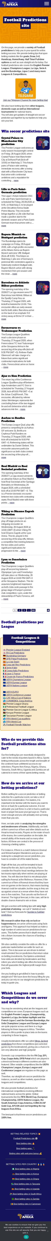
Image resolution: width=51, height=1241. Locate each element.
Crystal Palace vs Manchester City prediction (12, 141)
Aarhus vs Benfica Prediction (13, 419)
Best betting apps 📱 (25, 1148)
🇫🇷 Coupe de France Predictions (18, 676)
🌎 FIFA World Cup (12, 722)
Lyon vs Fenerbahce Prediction (14, 561)
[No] (47, 1231)
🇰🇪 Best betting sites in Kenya (25, 1174)
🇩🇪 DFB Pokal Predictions (15, 659)
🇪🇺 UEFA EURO (11, 692)
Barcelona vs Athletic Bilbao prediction (15, 284)
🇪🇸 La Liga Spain (11, 662)
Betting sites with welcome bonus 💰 (25, 1153)
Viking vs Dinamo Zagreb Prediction (17, 513)
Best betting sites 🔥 (25, 1143)
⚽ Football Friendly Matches (16, 725)
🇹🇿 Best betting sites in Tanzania (25, 1184)
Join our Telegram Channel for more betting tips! (25, 100)
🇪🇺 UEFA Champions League (17, 679)
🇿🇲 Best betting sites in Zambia (25, 1199)
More (16, 180)
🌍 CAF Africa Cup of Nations (17, 698)
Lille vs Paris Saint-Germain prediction (14, 191)
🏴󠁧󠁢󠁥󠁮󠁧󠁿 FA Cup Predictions (13, 653)
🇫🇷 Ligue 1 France (11, 674)
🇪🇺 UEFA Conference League (17, 695)
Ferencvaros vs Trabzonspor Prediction (16, 329)
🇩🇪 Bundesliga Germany (14, 656)
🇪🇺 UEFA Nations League (15, 685)
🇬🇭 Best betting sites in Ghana (25, 1179)
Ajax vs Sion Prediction (16, 376)
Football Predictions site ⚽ (25, 1138)
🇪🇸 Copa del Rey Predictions (16, 665)
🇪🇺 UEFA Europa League (15, 682)
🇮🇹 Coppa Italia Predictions (16, 671)
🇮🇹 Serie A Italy (10, 668)
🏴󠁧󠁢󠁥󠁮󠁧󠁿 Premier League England (16, 650)
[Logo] (10, 3)
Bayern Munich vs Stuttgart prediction (14, 236)
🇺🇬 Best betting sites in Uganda (25, 1189)
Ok (26, 1237)
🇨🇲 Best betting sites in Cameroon (25, 1204)
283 (33, 610)
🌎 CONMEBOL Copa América (17, 701)
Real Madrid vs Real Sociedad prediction (14, 467)
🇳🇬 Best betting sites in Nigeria (25, 1169)
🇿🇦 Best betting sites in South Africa (25, 1194)
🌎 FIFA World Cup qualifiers (16, 719)
